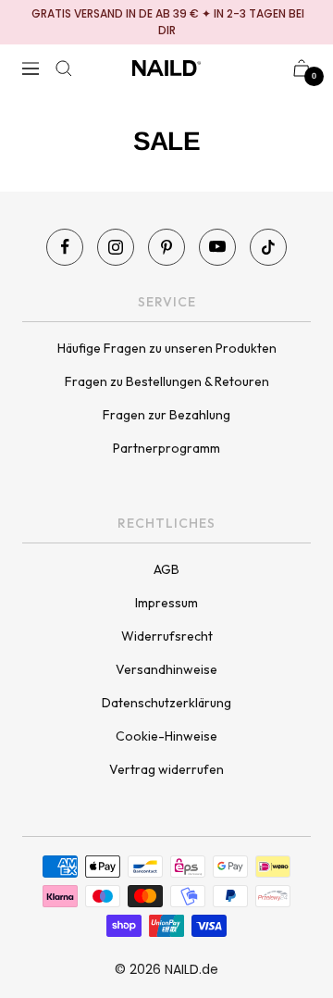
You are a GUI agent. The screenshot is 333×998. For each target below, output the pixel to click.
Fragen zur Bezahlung (166, 414)
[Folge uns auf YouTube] (217, 247)
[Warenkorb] (301, 68)
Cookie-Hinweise (166, 736)
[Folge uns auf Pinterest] (166, 247)
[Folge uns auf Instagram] (115, 247)
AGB (166, 569)
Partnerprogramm (166, 448)
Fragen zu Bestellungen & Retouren (167, 381)
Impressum (166, 602)
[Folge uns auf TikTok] (268, 247)
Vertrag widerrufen (166, 769)
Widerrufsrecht (167, 636)
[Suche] (64, 68)
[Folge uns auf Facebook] (64, 247)
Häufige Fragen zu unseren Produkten (167, 348)
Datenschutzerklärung (166, 702)
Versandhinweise (166, 669)
